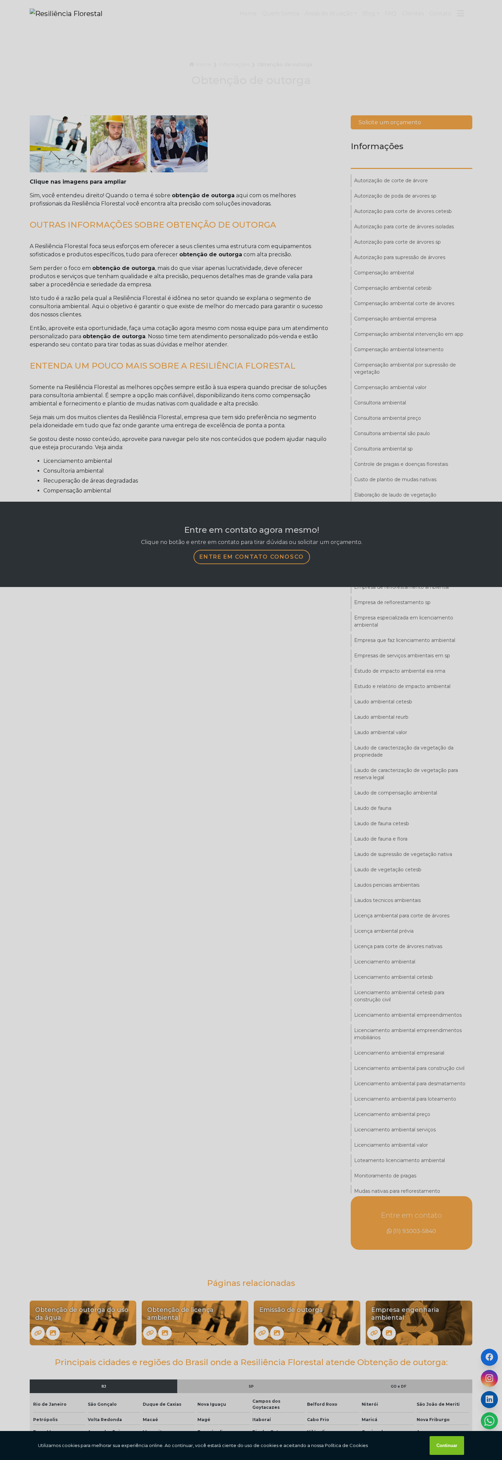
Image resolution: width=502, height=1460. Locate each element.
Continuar (446, 1445)
